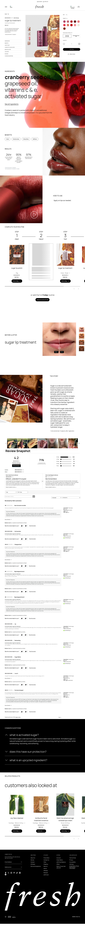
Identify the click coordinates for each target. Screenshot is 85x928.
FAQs (45, 862)
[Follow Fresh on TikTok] (17, 872)
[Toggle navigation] (6, 7)
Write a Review (16, 465)
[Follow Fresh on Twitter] (8, 872)
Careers (33, 862)
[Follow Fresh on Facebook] (5, 872)
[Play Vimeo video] (34, 214)
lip (8, 13)
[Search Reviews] (34, 496)
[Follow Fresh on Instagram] (11, 872)
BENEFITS (6, 43)
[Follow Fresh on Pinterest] (14, 872)
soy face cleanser (16, 818)
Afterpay (46, 870)
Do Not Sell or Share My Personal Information (74, 867)
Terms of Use (72, 858)
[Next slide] (78, 289)
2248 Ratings (16, 17)
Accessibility (72, 862)
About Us (33, 858)
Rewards (46, 872)
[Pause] (78, 1)
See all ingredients (11, 104)
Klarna (45, 868)
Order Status (60, 860)
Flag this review (32, 525)
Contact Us (46, 860)
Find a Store (46, 858)
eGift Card (46, 875)
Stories (32, 860)
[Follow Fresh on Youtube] (20, 872)
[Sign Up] (21, 862)
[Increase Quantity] (79, 44)
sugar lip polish (16, 268)
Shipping (46, 864)
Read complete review (10, 487)
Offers (58, 864)
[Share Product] (54, 54)
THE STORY (7, 51)
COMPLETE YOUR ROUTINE (10, 47)
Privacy (71, 860)
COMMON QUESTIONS (9, 55)
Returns (46, 866)
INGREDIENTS (7, 40)
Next (60, 717)
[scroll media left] (6, 443)
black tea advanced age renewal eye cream (65, 819)
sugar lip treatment (65, 268)
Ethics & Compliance (36, 866)
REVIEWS (6, 53)
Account (59, 858)
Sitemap (71, 864)
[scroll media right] (79, 443)
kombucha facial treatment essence (41, 819)
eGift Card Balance (61, 862)
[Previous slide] (74, 289)
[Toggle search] (11, 7)
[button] (64, 21)
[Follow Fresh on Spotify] (5, 874)
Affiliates (33, 864)
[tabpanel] (42, 1)
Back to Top (17, 717)
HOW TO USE (7, 45)
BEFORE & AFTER (8, 49)
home (6, 13)
